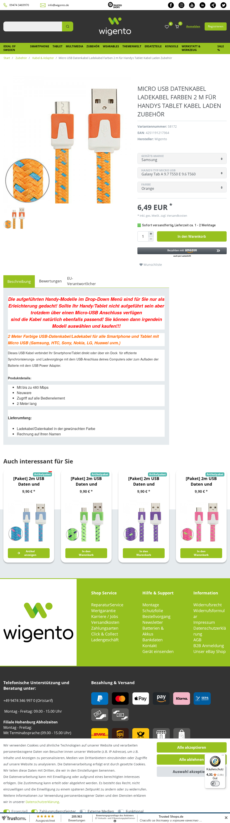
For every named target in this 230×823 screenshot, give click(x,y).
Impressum (204, 622)
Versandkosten (105, 622)
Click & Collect (104, 634)
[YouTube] (192, 5)
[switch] (215, 783)
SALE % (220, 48)
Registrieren (215, 26)
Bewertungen (50, 281)
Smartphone (39, 46)
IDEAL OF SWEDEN (9, 48)
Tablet (57, 46)
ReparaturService (107, 604)
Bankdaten (152, 639)
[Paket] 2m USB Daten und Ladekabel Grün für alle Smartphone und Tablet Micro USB (86, 481)
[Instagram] (181, 5)
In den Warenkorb (192, 236)
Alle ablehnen (191, 759)
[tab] (19, 281)
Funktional (135, 811)
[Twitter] (224, 5)
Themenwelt (131, 46)
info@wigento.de (58, 5)
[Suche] (67, 26)
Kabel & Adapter (43, 58)
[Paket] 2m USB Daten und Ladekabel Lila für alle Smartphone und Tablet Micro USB (144, 481)
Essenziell (19, 811)
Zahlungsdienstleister (57, 811)
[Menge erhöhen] (151, 234)
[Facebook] (171, 5)
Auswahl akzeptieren (192, 771)
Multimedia (74, 46)
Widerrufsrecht (207, 604)
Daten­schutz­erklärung (42, 802)
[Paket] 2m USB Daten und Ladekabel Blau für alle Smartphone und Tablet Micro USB (29, 481)
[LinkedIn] (202, 5)
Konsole (171, 46)
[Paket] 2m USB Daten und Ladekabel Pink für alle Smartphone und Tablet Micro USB (201, 481)
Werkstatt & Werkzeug (191, 48)
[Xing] (213, 5)
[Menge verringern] (151, 239)
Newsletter (152, 622)
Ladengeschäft (105, 639)
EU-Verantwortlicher (81, 281)
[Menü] (223, 756)
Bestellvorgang (156, 616)
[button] (182, 252)
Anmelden (193, 26)
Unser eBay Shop (209, 651)
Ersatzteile (153, 46)
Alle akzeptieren (191, 747)
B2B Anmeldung (208, 645)
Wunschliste (152, 264)
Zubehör (93, 46)
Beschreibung (19, 281)
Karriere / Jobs (104, 616)
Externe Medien (101, 811)
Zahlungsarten (104, 628)
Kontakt (149, 645)
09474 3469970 (19, 5)
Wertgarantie (103, 610)
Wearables (111, 46)
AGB (197, 639)
